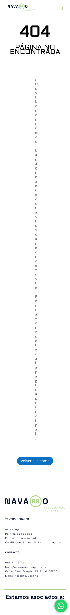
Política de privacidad (20, 538)
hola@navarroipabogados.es (25, 567)
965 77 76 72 (14, 562)
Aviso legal (13, 529)
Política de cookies (18, 533)
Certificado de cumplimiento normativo (33, 542)
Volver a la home (35, 460)
